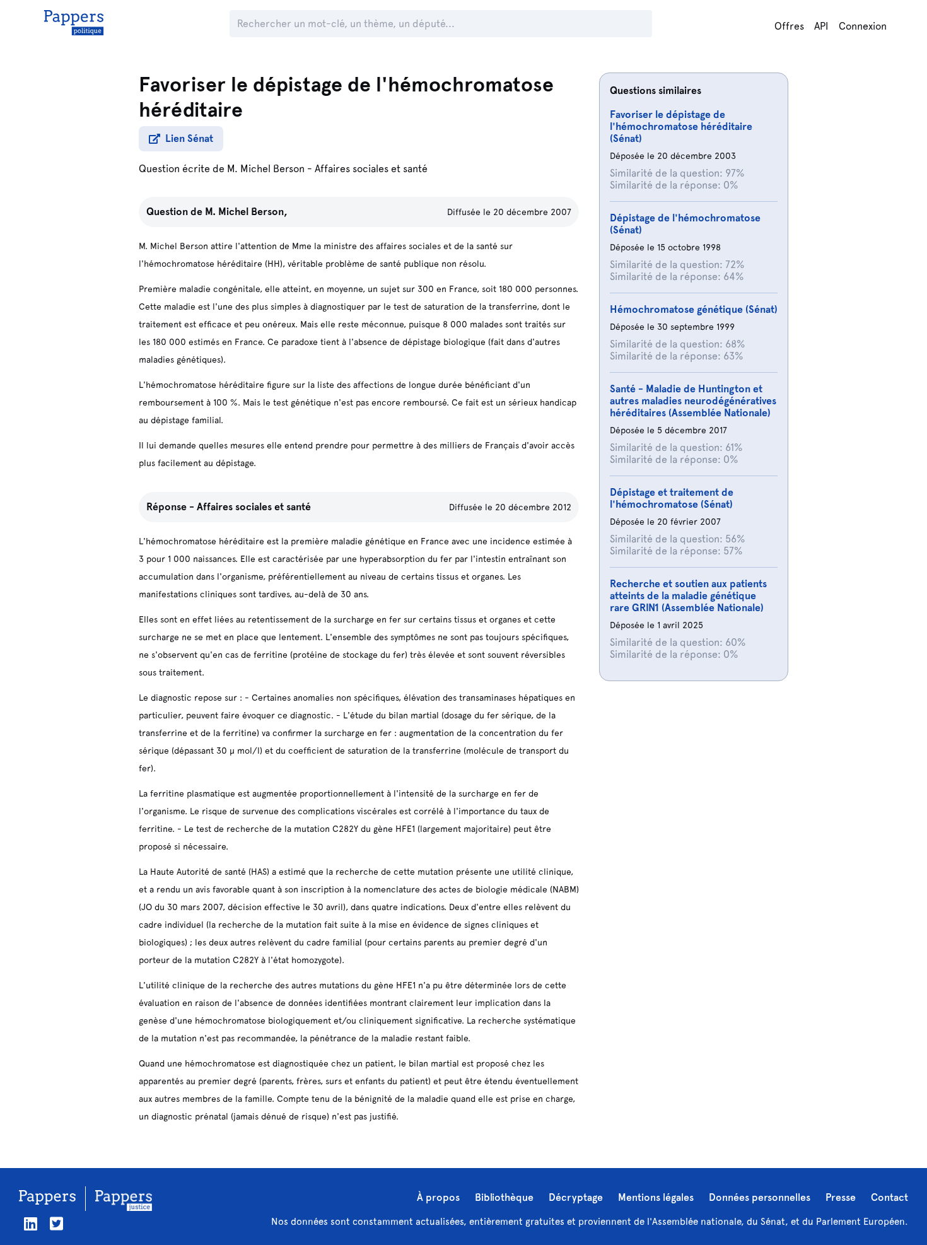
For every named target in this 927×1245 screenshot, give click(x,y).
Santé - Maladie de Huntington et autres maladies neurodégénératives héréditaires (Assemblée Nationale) (693, 401)
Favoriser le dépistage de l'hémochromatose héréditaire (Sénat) (681, 126)
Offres (789, 26)
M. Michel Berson (266, 169)
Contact (889, 1197)
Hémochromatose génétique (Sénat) (694, 309)
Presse (840, 1197)
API (821, 26)
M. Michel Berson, (246, 212)
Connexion (863, 26)
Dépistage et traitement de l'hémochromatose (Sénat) (671, 498)
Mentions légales (656, 1197)
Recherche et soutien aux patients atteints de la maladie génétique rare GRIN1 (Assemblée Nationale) (688, 596)
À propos (438, 1197)
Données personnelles (759, 1197)
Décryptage (576, 1197)
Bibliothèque (504, 1197)
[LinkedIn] (30, 1224)
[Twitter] (56, 1224)
